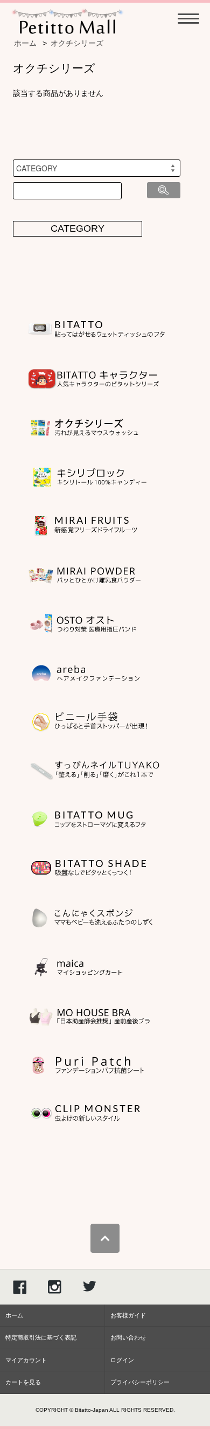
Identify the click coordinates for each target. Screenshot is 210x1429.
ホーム (25, 43)
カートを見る (23, 1382)
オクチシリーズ (77, 43)
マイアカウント (26, 1360)
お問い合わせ (128, 1337)
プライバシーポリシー (140, 1382)
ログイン (122, 1360)
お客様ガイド (128, 1315)
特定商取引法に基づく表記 (40, 1337)
